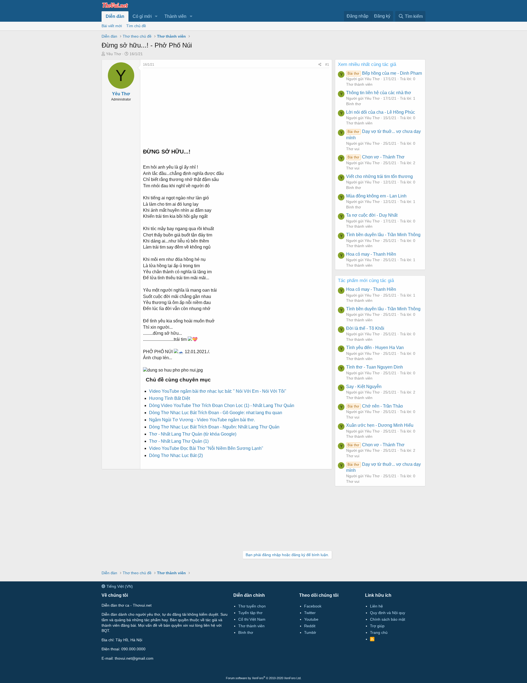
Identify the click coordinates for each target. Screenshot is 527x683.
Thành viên (175, 16)
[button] (156, 16)
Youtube (311, 619)
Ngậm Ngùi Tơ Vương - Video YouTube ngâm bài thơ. (202, 419)
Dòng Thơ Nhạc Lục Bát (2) (176, 455)
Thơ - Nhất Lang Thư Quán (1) (179, 441)
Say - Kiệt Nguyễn (364, 386)
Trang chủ (379, 632)
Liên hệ (376, 606)
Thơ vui (352, 149)
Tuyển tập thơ (250, 612)
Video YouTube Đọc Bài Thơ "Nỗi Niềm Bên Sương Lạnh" (206, 448)
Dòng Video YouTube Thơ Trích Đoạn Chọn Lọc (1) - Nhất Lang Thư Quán (221, 405)
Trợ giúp (377, 626)
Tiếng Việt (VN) (119, 586)
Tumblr (310, 632)
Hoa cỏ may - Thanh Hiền (371, 254)
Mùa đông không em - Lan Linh (376, 196)
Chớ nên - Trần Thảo (375, 406)
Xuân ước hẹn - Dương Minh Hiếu (379, 425)
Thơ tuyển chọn (252, 606)
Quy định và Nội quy (387, 612)
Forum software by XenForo (263, 678)
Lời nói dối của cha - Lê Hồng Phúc (380, 112)
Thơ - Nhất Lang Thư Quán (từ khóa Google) (192, 434)
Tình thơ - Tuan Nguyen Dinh (374, 367)
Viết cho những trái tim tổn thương (379, 176)
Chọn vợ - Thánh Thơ (375, 157)
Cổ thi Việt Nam (251, 619)
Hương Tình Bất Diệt (169, 398)
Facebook (312, 606)
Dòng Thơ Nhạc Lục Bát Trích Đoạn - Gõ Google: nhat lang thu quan (215, 412)
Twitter (310, 612)
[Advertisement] (236, 106)
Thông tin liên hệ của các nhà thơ (378, 92)
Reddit (309, 626)
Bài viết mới (112, 26)
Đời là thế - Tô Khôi (365, 328)
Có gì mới (142, 16)
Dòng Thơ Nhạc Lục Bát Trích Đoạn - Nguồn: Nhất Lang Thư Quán (214, 427)
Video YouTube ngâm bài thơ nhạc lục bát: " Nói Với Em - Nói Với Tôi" (217, 391)
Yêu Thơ (113, 54)
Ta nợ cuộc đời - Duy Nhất (371, 215)
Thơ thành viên (359, 84)
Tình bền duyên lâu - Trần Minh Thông (383, 234)
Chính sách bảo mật (387, 619)
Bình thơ (353, 104)
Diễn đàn (115, 16)
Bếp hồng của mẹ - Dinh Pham (384, 73)
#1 (327, 64)
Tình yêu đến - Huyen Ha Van (375, 347)
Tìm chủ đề (136, 26)
